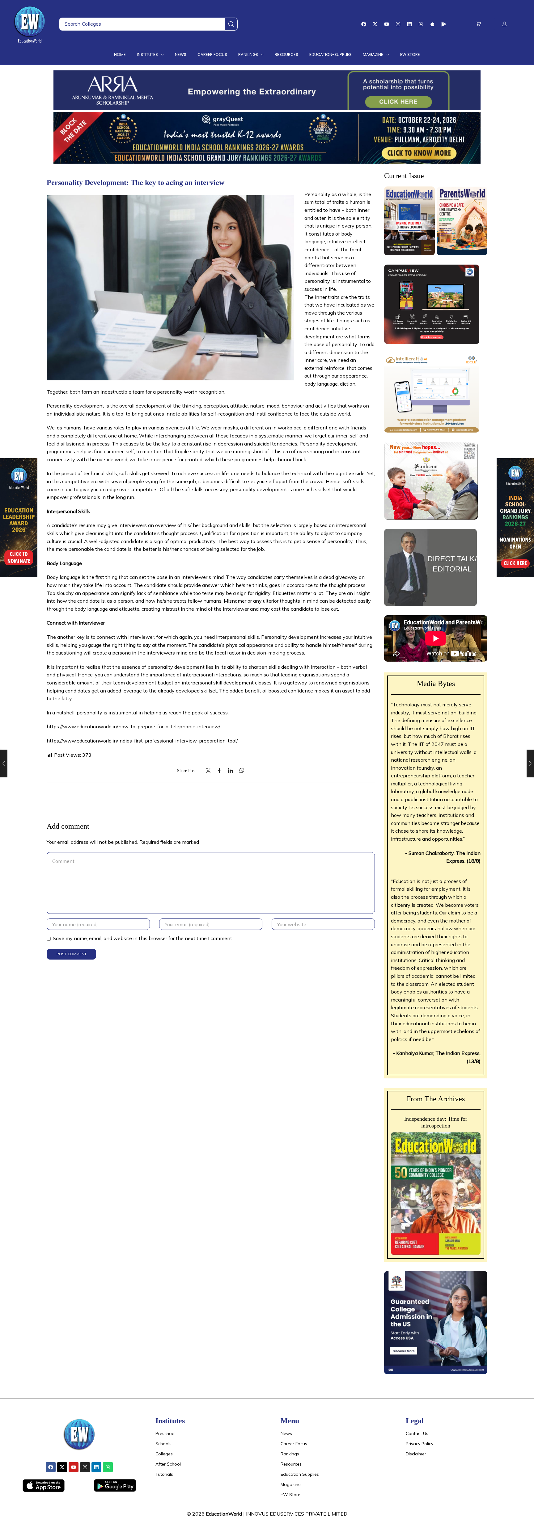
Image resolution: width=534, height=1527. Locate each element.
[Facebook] (364, 24)
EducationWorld (224, 1514)
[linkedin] (230, 771)
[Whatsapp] (421, 24)
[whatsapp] (240, 771)
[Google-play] (444, 24)
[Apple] (432, 24)
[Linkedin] (409, 24)
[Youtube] (387, 24)
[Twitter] (210, 771)
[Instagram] (398, 24)
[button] (478, 24)
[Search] (231, 24)
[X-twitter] (375, 24)
